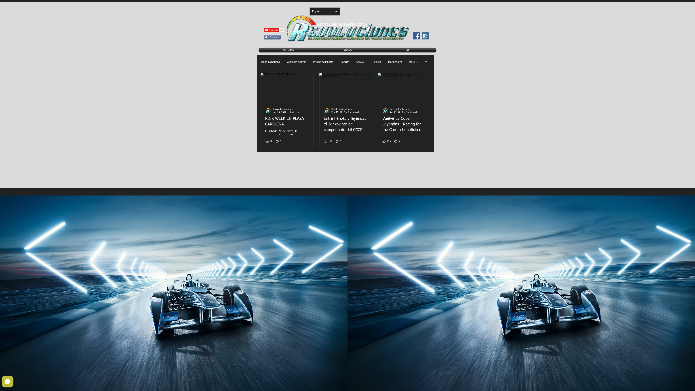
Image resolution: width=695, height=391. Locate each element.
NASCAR (360, 62)
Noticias (345, 62)
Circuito (377, 62)
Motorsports (395, 62)
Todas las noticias (270, 62)
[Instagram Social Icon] (425, 35)
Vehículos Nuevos (296, 62)
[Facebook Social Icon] (416, 35)
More (412, 62)
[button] (426, 62)
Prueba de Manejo (323, 62)
